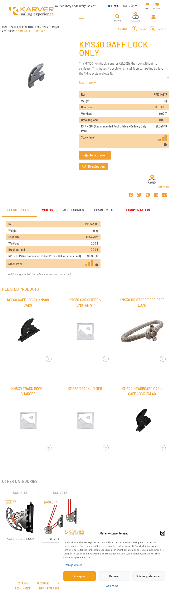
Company (23, 583)
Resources (43, 583)
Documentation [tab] (137, 209)
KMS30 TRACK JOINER (85, 388)
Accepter (79, 576)
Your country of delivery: (75, 6)
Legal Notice (112, 585)
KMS (37, 27)
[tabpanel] (85, 249)
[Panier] (147, 5)
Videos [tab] (47, 209)
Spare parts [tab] (104, 209)
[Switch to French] (109, 5)
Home (5, 27)
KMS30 (45, 27)
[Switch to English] (115, 5)
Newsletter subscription (54, 588)
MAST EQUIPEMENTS (21, 27)
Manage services (73, 564)
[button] (163, 533)
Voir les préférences (148, 576)
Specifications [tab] (19, 209)
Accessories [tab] (73, 209)
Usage (123, 29)
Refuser (114, 576)
